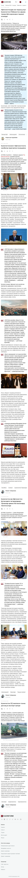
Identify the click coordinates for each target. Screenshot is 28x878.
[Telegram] (7, 19)
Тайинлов (19, 5)
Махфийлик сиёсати (6, 848)
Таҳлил (2, 832)
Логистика (22, 134)
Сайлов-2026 (8, 5)
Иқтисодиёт (13, 134)
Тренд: (2, 5)
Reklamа (3, 869)
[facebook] (10, 819)
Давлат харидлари (5, 856)
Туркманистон (22, 801)
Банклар (13, 692)
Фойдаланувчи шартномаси (7, 845)
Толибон (4, 487)
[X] (12, 19)
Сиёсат (10, 487)
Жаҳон (2, 837)
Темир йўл (5, 134)
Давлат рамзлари (5, 851)
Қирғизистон (12, 801)
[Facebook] (10, 19)
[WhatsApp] (4, 19)
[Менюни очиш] (26, 2)
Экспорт (4, 801)
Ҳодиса (24, 5)
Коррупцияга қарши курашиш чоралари (10, 853)
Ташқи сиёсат (21, 692)
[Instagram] (2, 19)
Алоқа (2, 867)
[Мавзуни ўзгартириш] (21, 2)
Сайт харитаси (4, 864)
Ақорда (14, 5)
